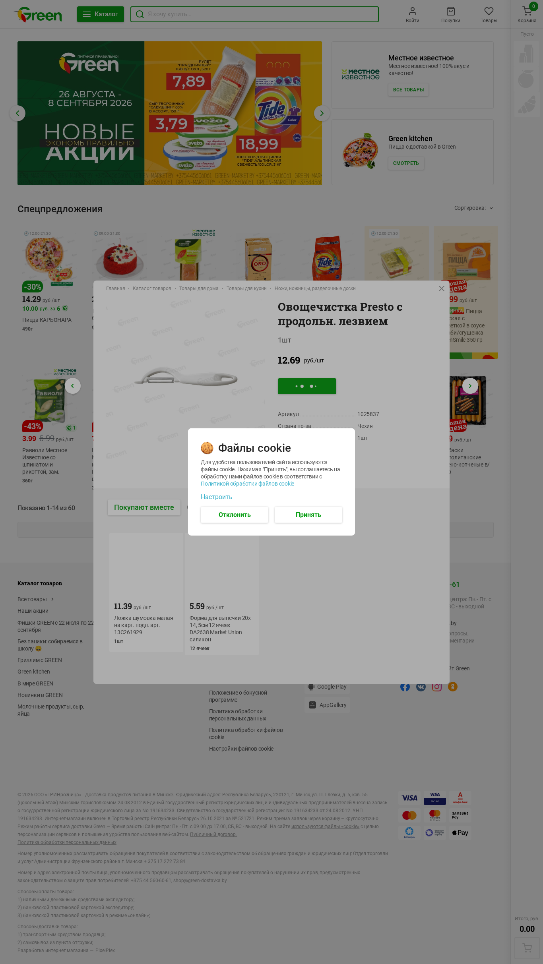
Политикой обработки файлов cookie (247, 483)
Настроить (217, 497)
